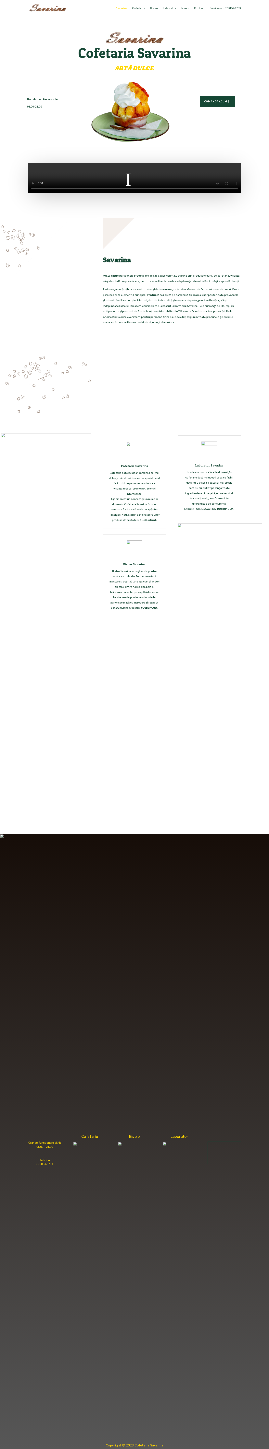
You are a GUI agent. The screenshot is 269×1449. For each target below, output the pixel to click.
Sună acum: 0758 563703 (225, 8)
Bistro (154, 8)
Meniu (185, 8)
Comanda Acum (215, 101)
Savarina (121, 8)
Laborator (169, 8)
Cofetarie (138, 8)
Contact (199, 8)
